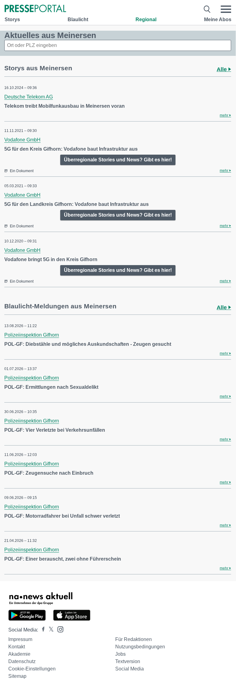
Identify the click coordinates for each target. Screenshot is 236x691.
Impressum (20, 639)
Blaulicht (78, 19)
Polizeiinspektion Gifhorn (31, 335)
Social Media (129, 668)
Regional (146, 19)
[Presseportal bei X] (49, 629)
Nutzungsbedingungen (140, 646)
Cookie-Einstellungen (32, 668)
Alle (222, 69)
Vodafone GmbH (22, 139)
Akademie (19, 654)
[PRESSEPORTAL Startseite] (35, 9)
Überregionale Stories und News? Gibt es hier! (118, 159)
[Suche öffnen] (207, 9)
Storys (12, 19)
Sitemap (17, 676)
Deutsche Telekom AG (28, 96)
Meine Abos (217, 19)
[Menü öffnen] (225, 9)
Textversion (127, 661)
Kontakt (16, 646)
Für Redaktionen (133, 639)
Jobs (120, 654)
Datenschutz (22, 661)
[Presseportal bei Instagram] (58, 628)
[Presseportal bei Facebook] (41, 629)
